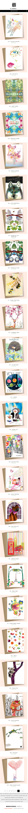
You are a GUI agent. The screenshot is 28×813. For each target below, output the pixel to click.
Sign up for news (8, 808)
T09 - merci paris (14, 591)
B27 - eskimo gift (14, 429)
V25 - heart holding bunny (14, 785)
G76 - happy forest (13, 106)
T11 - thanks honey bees (13, 300)
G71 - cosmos (13, 397)
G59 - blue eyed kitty (13, 526)
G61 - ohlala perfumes (13, 494)
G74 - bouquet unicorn (13, 41)
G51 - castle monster (13, 720)
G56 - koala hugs (13, 688)
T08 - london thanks (14, 558)
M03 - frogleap (13, 752)
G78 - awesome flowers (13, 138)
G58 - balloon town (14, 461)
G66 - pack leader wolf (13, 203)
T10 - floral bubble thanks (13, 623)
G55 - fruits (14, 655)
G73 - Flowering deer (13, 332)
